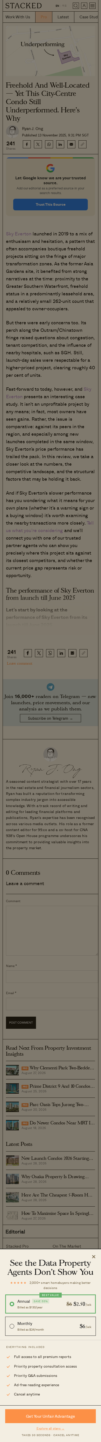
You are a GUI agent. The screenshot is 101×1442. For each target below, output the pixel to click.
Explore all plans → (51, 1428)
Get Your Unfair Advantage (50, 1416)
